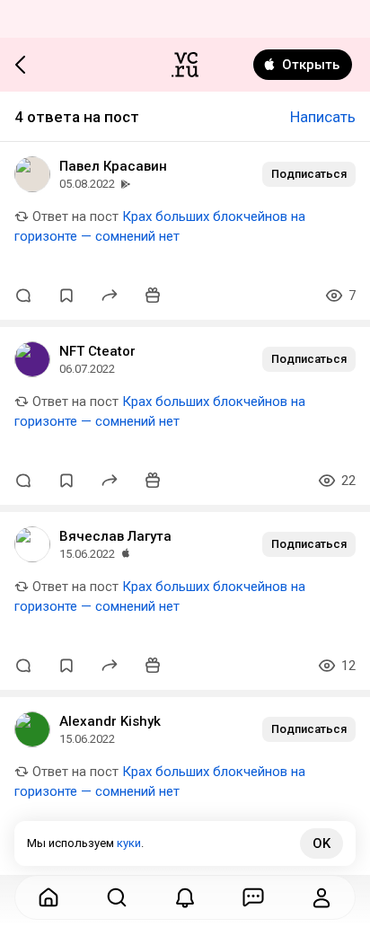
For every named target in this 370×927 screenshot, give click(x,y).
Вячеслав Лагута (115, 536)
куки (129, 843)
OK (321, 843)
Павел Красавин (113, 166)
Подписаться (309, 174)
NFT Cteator (97, 351)
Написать (323, 117)
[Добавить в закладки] (66, 295)
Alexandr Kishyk (110, 721)
